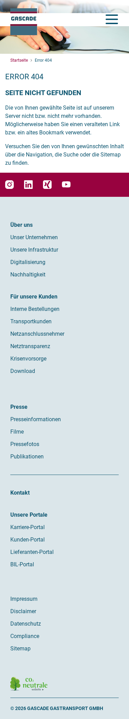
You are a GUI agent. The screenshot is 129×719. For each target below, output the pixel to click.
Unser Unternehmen (34, 237)
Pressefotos (24, 444)
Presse (19, 407)
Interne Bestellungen (35, 309)
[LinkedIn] (28, 184)
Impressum (23, 599)
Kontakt (20, 492)
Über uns (21, 225)
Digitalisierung (27, 262)
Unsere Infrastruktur (34, 249)
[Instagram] (9, 184)
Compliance (24, 636)
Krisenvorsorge (28, 358)
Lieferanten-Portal (32, 552)
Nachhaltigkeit (27, 274)
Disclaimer (23, 611)
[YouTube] (66, 184)
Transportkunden (31, 321)
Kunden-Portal (27, 539)
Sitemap (20, 648)
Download (22, 371)
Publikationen (27, 456)
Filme (17, 431)
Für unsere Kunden (33, 296)
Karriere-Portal (27, 527)
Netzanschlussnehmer (37, 334)
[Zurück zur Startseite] (23, 21)
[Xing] (47, 184)
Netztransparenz (30, 346)
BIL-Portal (22, 564)
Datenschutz (25, 623)
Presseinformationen (35, 419)
